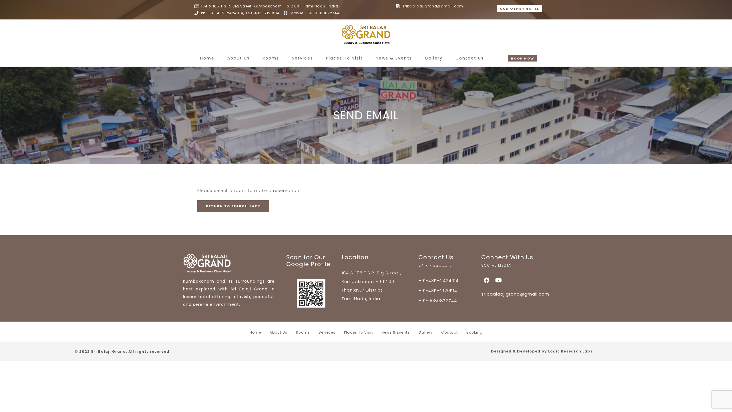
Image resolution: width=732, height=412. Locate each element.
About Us (238, 58)
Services (302, 58)
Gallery (434, 58)
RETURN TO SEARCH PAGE (233, 206)
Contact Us (469, 58)
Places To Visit (344, 58)
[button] (519, 8)
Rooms (270, 58)
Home (207, 58)
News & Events (394, 58)
